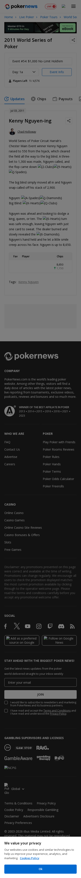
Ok (40, 869)
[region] (40, 857)
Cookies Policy (29, 858)
